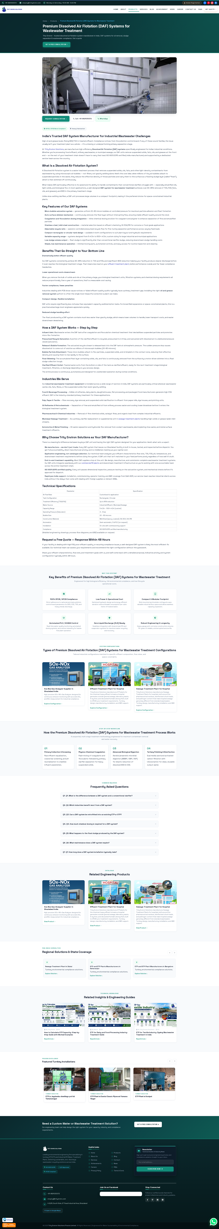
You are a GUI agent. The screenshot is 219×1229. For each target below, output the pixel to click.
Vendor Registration (193, 3)
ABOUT (123, 9)
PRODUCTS (132, 9)
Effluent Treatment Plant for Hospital (107, 907)
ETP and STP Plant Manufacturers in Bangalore (64, 966)
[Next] (175, 953)
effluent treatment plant (118, 264)
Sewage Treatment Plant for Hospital (153, 907)
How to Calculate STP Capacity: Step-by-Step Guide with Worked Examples (62, 1033)
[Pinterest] (208, 2)
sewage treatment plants (129, 419)
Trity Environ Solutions (54, 149)
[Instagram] (212, 2)
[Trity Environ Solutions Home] (52, 1147)
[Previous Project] (170, 1061)
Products (53, 21)
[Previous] (170, 953)
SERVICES (143, 9)
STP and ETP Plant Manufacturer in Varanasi (153, 966)
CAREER (180, 9)
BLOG (152, 9)
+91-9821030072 (11, 3)
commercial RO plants (90, 463)
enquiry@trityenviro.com (31, 3)
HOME (115, 9)
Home (45, 21)
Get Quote (210, 9)
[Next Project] (175, 1061)
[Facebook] (204, 2)
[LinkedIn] (215, 2)
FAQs (200, 9)
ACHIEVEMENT (162, 9)
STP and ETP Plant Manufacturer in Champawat (109, 966)
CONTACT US (190, 9)
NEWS (172, 9)
